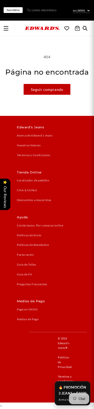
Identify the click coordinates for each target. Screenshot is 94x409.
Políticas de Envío (29, 235)
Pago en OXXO (27, 309)
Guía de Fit (24, 274)
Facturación (25, 254)
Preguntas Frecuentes (32, 284)
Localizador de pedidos (33, 180)
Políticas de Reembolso (33, 245)
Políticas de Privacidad (65, 362)
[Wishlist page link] (66, 28)
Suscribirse (13, 10)
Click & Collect (27, 190)
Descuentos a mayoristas (34, 200)
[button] (6, 28)
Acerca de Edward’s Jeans (35, 135)
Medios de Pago (28, 319)
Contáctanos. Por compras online (40, 225)
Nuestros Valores (29, 145)
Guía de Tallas (26, 264)
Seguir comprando (47, 89)
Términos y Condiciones (33, 155)
